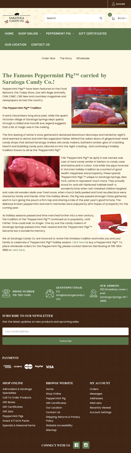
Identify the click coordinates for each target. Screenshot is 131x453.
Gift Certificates (93, 33)
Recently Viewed (100, 407)
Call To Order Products (17, 397)
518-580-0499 (22, 295)
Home (9, 33)
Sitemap (51, 430)
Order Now (48, 58)
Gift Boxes (9, 402)
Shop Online (28, 33)
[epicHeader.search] (101, 18)
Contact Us (40, 44)
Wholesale (82, 58)
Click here (78, 242)
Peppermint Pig (58, 33)
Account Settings (100, 412)
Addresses (96, 398)
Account (120, 3)
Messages (96, 394)
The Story (66, 58)
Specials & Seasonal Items (19, 425)
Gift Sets (8, 411)
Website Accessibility (59, 425)
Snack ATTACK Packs (16, 421)
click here (18, 250)
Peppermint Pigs (13, 416)
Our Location (15, 44)
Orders (94, 389)
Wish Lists (96, 403)
